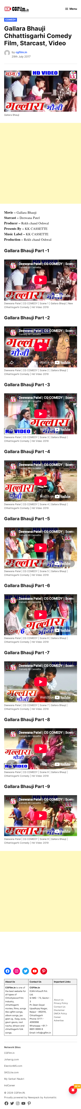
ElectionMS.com (13, 1065)
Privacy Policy (61, 1003)
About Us (58, 999)
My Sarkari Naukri (14, 1078)
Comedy (10, 19)
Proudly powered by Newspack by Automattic (30, 1097)
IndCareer (9, 1085)
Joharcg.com (11, 1059)
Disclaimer (59, 1010)
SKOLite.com (11, 1072)
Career (57, 1017)
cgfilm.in (21, 52)
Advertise (59, 1020)
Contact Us (59, 1006)
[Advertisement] (40, 163)
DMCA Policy (60, 1013)
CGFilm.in (9, 1052)
